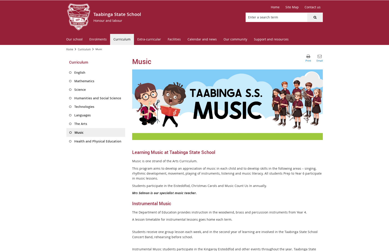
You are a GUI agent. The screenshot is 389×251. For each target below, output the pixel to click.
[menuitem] (74, 39)
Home (69, 49)
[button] (315, 17)
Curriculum (84, 49)
